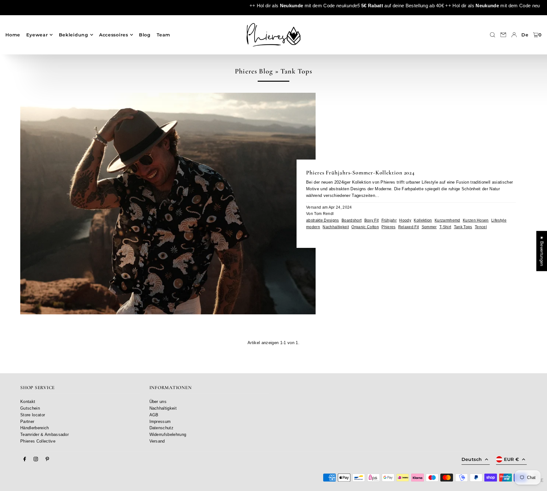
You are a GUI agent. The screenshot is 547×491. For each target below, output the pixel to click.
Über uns (158, 401)
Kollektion (423, 220)
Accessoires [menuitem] (113, 35)
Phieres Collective (37, 441)
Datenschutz (161, 427)
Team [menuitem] (163, 35)
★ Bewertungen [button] (541, 251)
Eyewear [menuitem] (37, 35)
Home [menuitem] (12, 35)
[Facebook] (24, 459)
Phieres (388, 227)
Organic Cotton (365, 227)
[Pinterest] (47, 459)
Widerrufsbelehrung (167, 434)
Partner (27, 421)
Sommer (429, 227)
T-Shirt (445, 227)
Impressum (160, 421)
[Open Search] (492, 34)
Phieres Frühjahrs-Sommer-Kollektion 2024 (360, 172)
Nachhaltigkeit (336, 227)
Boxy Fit (371, 220)
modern (313, 227)
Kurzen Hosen (476, 220)
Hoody (405, 220)
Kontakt (27, 401)
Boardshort (352, 220)
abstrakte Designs (322, 220)
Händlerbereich (34, 427)
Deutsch (472, 459)
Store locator (32, 414)
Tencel (481, 227)
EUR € (511, 459)
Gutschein (30, 408)
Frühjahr (389, 220)
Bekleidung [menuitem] (73, 35)
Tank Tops (463, 227)
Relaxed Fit (408, 227)
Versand (157, 441)
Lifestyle (498, 220)
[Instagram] (36, 459)
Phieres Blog (254, 71)
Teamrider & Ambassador (44, 434)
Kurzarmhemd (447, 220)
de (524, 35)
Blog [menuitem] (145, 35)
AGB (154, 414)
